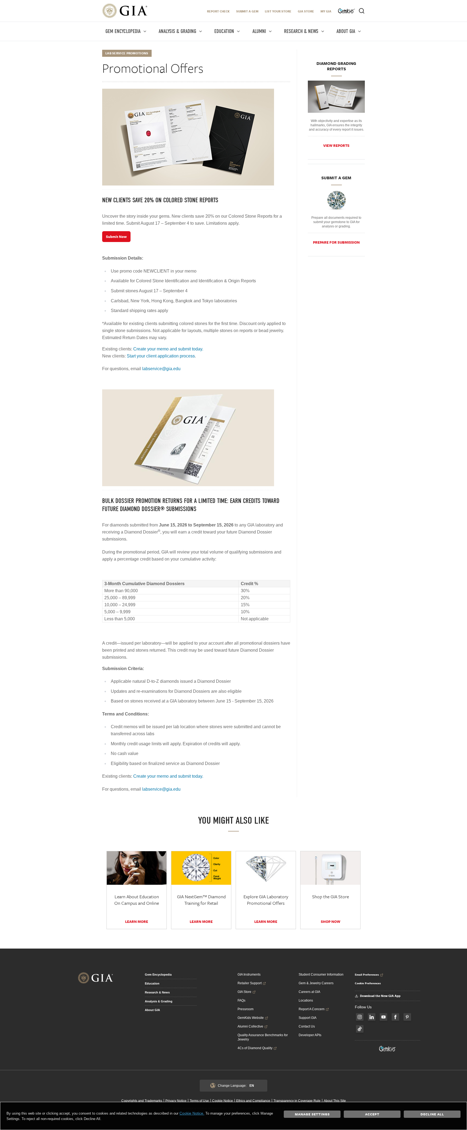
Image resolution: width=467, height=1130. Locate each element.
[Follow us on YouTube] (383, 1017)
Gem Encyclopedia (158, 974)
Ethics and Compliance (253, 1101)
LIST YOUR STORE (278, 11)
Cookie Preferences (368, 983)
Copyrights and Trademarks (141, 1101)
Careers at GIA (309, 992)
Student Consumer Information (321, 974)
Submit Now (116, 236)
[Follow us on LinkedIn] (371, 1017)
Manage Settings (312, 1114)
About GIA (152, 1010)
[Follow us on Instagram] (359, 1017)
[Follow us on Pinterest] (407, 1017)
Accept (372, 1114)
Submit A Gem (247, 11)
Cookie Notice (222, 1101)
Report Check (218, 11)
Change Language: (236, 1086)
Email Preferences (367, 974)
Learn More (136, 921)
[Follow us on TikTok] (359, 1028)
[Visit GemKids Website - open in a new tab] (387, 1048)
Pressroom (245, 1009)
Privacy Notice (175, 1101)
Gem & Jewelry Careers (316, 983)
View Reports (336, 145)
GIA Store (306, 11)
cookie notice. (191, 1113)
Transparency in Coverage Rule (297, 1101)
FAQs (241, 1000)
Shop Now (330, 921)
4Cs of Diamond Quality (255, 1048)
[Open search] (361, 11)
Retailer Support (250, 983)
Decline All (432, 1114)
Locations (306, 1000)
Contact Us (307, 1026)
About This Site (335, 1101)
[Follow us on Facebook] (395, 1017)
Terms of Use (199, 1101)
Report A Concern (312, 1009)
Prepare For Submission (336, 242)
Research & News (157, 992)
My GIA (326, 11)
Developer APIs (310, 1035)
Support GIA (307, 1018)
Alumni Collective (250, 1026)
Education (152, 983)
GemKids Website (251, 1018)
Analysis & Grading (158, 1001)
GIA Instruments (249, 974)
